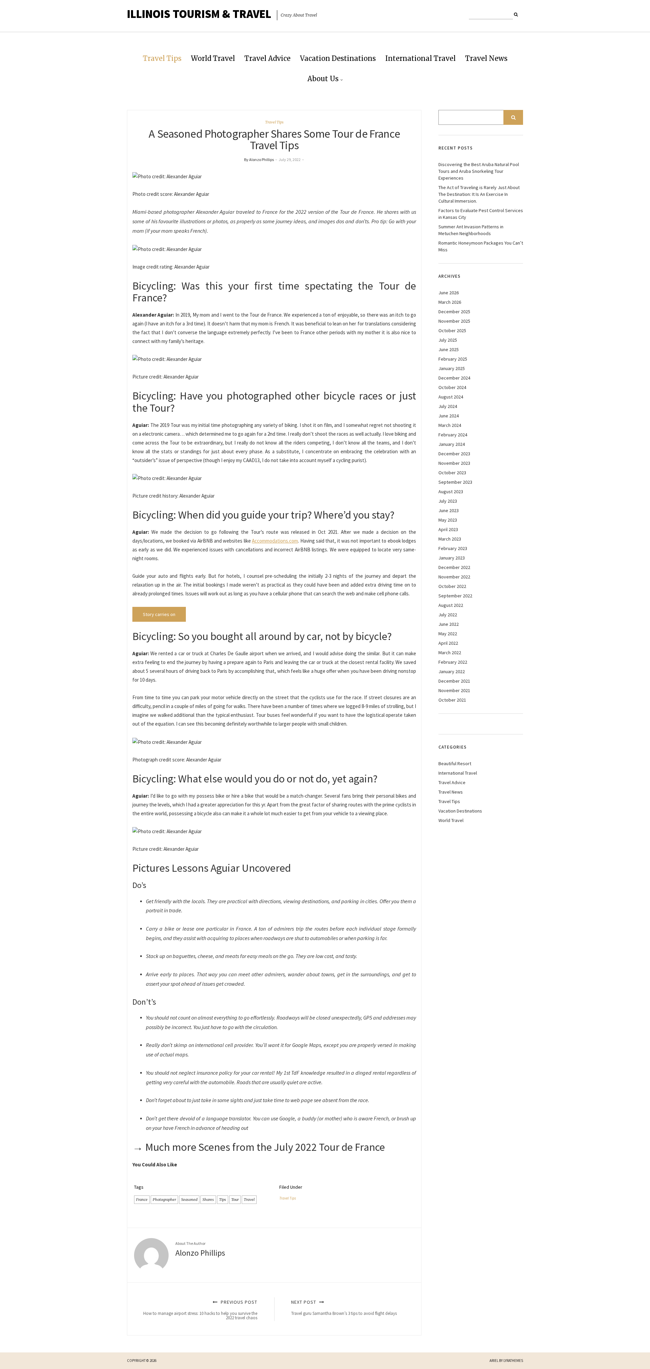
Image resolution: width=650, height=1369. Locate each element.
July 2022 (447, 615)
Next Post (344, 1307)
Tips (222, 1199)
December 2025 (454, 312)
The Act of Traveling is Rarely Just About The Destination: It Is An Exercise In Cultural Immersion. (479, 194)
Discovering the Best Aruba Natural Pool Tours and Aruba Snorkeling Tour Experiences (478, 171)
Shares (208, 1199)
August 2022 (450, 605)
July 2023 (447, 501)
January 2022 (451, 671)
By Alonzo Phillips (259, 159)
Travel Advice (267, 58)
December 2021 (454, 681)
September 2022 (455, 596)
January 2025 (451, 368)
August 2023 (450, 491)
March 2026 (449, 302)
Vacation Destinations (338, 58)
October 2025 (452, 330)
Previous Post (200, 1310)
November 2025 (454, 321)
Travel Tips (162, 58)
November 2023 (454, 463)
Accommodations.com (275, 541)
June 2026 (448, 293)
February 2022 (452, 662)
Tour (235, 1199)
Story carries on (159, 614)
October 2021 (452, 700)
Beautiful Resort (454, 763)
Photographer (164, 1199)
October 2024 (452, 387)
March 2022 (449, 652)
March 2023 (449, 539)
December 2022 (454, 567)
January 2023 (451, 558)
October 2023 (452, 473)
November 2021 (454, 690)
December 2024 (454, 378)
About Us (323, 78)
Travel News (486, 58)
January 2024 (451, 444)
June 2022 (448, 624)
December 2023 (454, 454)
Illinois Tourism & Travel (199, 14)
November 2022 (454, 577)
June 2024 (448, 416)
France (142, 1199)
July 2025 (447, 340)
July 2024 (447, 406)
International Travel (420, 58)
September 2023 (455, 482)
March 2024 (449, 425)
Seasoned (189, 1199)
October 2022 (452, 586)
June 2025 (448, 349)
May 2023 (447, 520)
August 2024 (450, 397)
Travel (249, 1199)
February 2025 (452, 359)
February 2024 (452, 435)
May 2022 (447, 634)
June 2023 (448, 510)
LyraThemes (513, 1360)
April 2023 (448, 529)
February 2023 (452, 548)
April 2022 (448, 643)
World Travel (213, 58)
